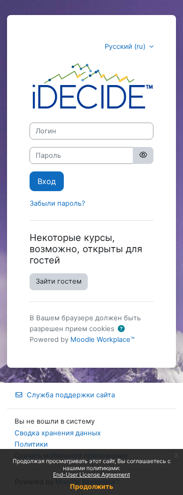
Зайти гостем (59, 281)
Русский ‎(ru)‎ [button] (126, 46)
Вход (47, 181)
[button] (121, 329)
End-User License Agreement (91, 474)
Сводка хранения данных (58, 433)
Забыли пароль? (57, 203)
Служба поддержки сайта (71, 395)
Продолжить (91, 486)
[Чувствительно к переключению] (143, 155)
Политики (31, 444)
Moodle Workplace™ (102, 339)
